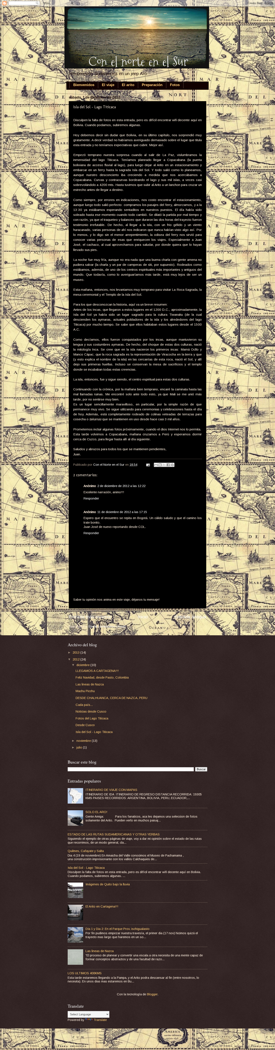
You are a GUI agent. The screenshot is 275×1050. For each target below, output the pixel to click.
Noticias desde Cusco (91, 711)
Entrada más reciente (90, 616)
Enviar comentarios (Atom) (107, 626)
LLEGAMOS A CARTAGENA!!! (97, 671)
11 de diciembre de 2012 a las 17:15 (122, 512)
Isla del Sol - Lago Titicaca (94, 732)
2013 (76, 652)
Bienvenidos (83, 85)
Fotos (175, 85)
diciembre (83, 665)
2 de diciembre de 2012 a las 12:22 (121, 486)
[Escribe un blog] (160, 465)
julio (79, 747)
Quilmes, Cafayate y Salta (86, 851)
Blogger (152, 994)
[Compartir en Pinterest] (172, 465)
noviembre (84, 740)
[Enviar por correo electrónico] (156, 465)
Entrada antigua (190, 616)
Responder (91, 498)
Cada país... (84, 705)
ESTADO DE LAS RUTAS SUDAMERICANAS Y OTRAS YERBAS (114, 834)
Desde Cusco (85, 725)
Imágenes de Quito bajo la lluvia (108, 884)
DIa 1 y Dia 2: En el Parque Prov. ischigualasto (118, 929)
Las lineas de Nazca (90, 684)
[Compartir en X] (164, 465)
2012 (76, 659)
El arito (128, 85)
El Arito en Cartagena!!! (102, 906)
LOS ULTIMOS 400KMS (85, 973)
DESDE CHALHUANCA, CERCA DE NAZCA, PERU (111, 698)
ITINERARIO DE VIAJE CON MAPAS (111, 790)
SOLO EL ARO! (96, 812)
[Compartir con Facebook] (168, 465)
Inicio (143, 616)
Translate (100, 1020)
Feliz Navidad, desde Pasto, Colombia (102, 677)
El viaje (108, 85)
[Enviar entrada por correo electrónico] (147, 464)
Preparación (152, 85)
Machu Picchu (85, 691)
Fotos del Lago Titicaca (92, 718)
